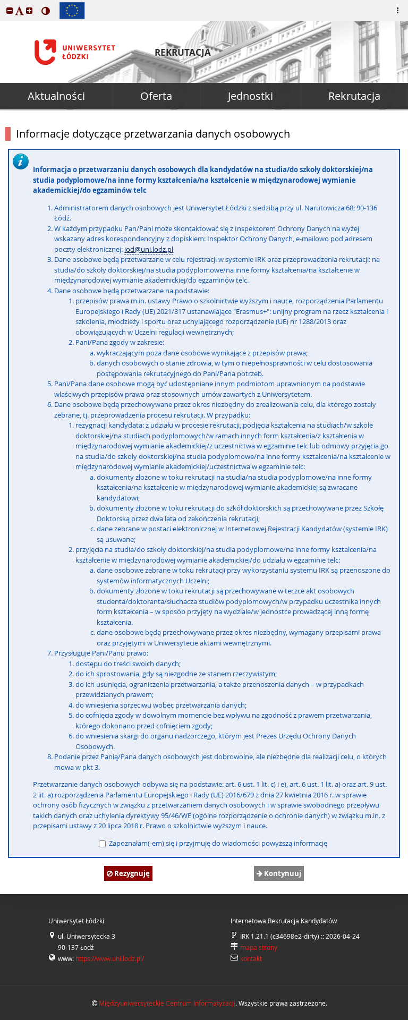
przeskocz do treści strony (2, 2)
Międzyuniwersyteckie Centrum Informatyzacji (167, 1003)
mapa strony (258, 947)
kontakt (251, 958)
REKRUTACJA (183, 52)
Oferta (156, 96)
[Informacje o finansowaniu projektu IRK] (72, 11)
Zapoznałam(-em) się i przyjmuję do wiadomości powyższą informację (217, 843)
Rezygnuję (131, 873)
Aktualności (56, 96)
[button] (9, 10)
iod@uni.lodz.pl (148, 249)
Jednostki (250, 96)
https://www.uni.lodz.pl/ (109, 958)
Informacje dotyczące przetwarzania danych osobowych (153, 134)
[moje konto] (397, 10)
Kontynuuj (281, 873)
